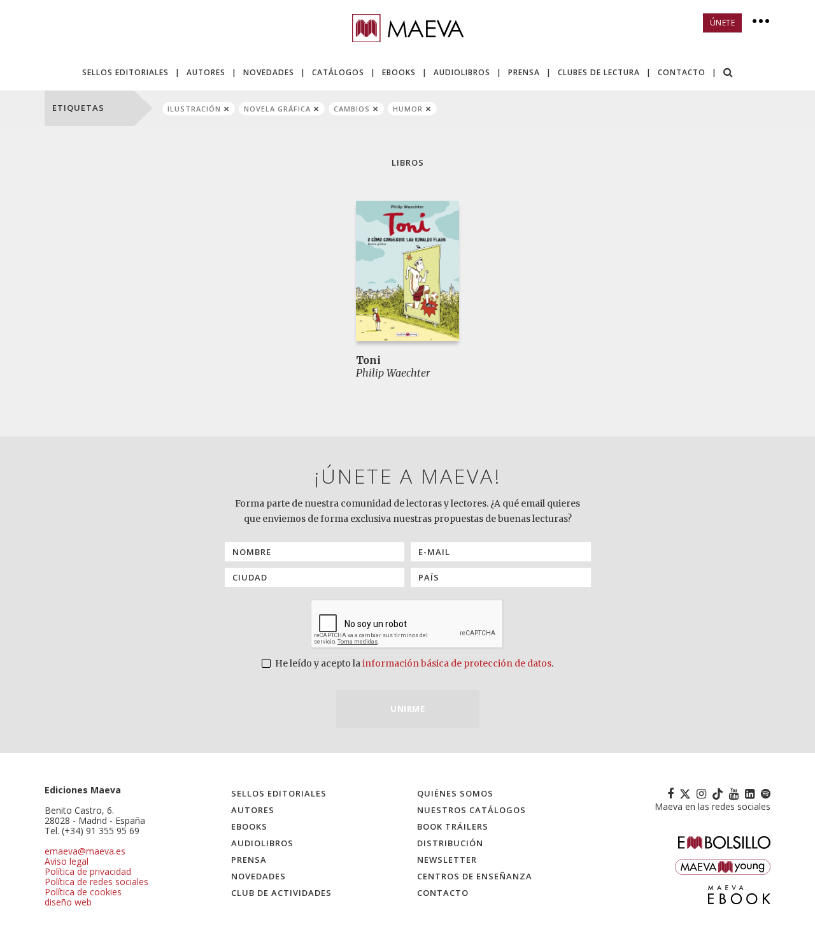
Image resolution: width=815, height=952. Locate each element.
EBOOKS (399, 72)
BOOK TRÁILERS (452, 826)
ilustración (194, 108)
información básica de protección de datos (456, 663)
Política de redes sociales (96, 882)
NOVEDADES (268, 72)
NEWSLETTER (447, 859)
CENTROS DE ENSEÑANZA (474, 876)
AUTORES (206, 72)
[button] (728, 73)
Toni (368, 360)
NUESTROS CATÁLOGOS (471, 810)
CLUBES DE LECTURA (599, 72)
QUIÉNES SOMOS (455, 793)
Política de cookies (83, 892)
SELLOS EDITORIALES (125, 72)
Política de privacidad (88, 871)
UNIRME (407, 708)
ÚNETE (722, 22)
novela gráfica (277, 108)
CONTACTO (681, 72)
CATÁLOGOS (338, 72)
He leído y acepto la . (413, 663)
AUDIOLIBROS (462, 72)
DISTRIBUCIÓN (450, 843)
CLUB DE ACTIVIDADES (281, 892)
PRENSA (524, 72)
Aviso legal (67, 861)
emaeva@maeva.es (85, 851)
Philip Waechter (393, 372)
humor (408, 108)
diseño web (68, 902)
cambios (352, 108)
